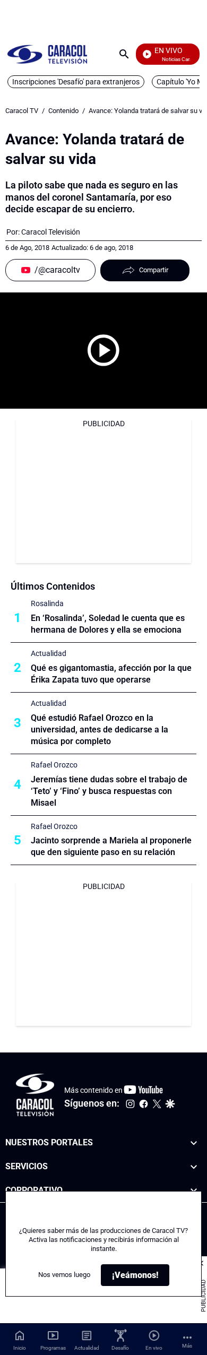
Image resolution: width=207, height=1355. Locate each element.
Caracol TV (21, 111)
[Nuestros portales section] (194, 1143)
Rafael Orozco (54, 765)
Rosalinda (47, 603)
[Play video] (103, 350)
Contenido (63, 111)
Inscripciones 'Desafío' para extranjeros (76, 81)
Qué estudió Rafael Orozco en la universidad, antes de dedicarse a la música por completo (99, 729)
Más (187, 1346)
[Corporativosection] (194, 1190)
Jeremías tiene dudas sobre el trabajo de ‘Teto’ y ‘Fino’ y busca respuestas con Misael (109, 791)
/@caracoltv (57, 270)
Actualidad (48, 653)
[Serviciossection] (194, 1166)
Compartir (153, 270)
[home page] (47, 54)
